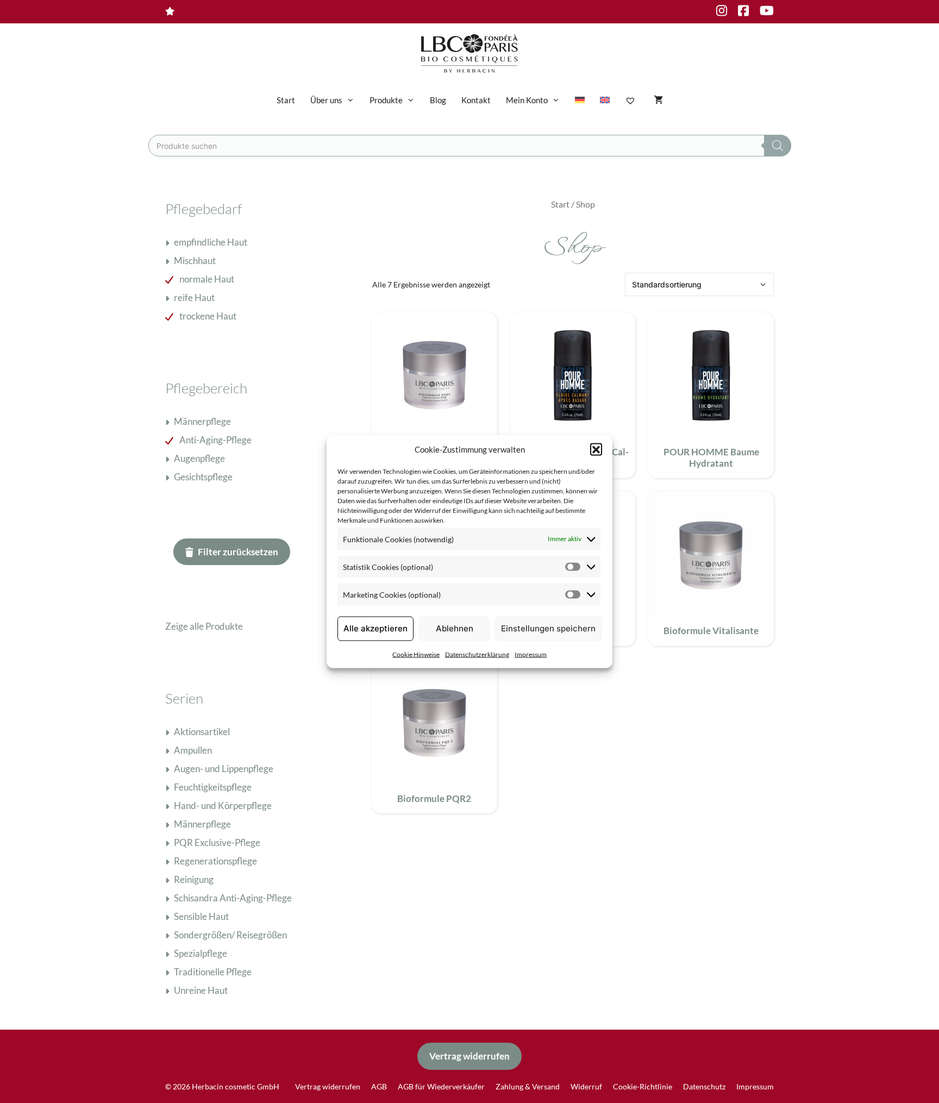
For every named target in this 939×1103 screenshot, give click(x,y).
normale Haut (206, 279)
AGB (379, 1086)
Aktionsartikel (202, 731)
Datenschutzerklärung (477, 654)
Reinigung (194, 879)
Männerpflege (202, 421)
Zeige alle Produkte (204, 626)
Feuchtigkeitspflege (213, 787)
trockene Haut (207, 316)
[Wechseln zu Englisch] (604, 100)
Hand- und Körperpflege (223, 805)
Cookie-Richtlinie (642, 1086)
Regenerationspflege (215, 861)
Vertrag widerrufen (469, 1056)
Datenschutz (704, 1086)
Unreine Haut (201, 990)
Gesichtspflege (203, 476)
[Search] (777, 145)
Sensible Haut (201, 916)
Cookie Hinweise (416, 654)
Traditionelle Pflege (213, 971)
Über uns (326, 100)
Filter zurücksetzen (238, 551)
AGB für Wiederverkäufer (441, 1086)
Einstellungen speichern (548, 628)
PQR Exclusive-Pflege (217, 842)
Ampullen (193, 750)
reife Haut (194, 297)
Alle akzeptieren (375, 628)
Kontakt (476, 100)
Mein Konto (527, 100)
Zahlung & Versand (528, 1086)
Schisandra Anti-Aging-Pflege (233, 898)
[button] (596, 449)
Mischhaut (195, 260)
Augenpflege (199, 458)
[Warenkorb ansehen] (658, 100)
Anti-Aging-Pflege (215, 440)
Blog (438, 100)
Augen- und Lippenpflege (223, 768)
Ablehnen (454, 628)
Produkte (386, 100)
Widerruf (586, 1086)
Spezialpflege (200, 953)
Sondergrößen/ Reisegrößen (230, 935)
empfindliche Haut (210, 242)
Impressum (531, 654)
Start (286, 100)
